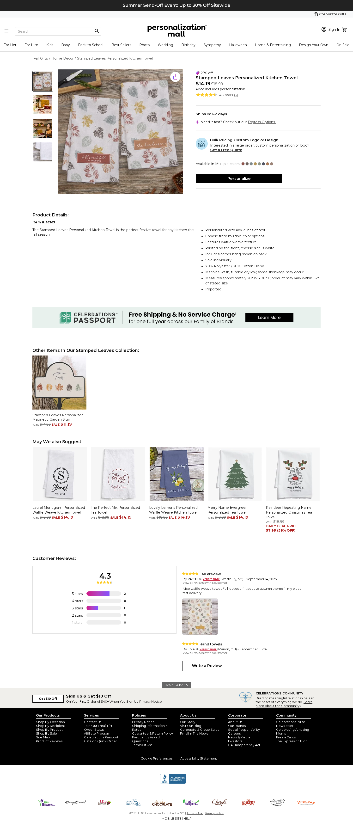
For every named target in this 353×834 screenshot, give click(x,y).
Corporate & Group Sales (199, 729)
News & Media (239, 737)
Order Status (94, 729)
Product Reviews (49, 741)
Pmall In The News (194, 733)
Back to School (90, 45)
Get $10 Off (48, 698)
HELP (187, 818)
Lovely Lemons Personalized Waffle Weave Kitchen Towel (173, 510)
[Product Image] (120, 132)
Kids (49, 45)
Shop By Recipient (50, 726)
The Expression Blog (292, 741)
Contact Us (92, 722)
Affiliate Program (97, 733)
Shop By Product (49, 729)
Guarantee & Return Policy (152, 733)
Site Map (43, 737)
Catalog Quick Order (100, 741)
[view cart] (345, 29)
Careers (234, 733)
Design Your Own (313, 45)
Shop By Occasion (50, 722)
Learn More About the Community (284, 704)
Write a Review (207, 665)
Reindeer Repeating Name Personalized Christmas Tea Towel (289, 512)
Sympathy (212, 45)
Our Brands (237, 726)
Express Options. (262, 122)
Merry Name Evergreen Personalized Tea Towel (227, 510)
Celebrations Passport (101, 737)
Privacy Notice (150, 701)
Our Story (187, 722)
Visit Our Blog (190, 726)
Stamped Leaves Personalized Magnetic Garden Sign (58, 417)
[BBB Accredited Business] (173, 783)
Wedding (165, 45)
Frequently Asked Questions (146, 739)
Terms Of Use (142, 745)
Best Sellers (121, 45)
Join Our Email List (98, 726)
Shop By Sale (46, 733)
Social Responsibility (244, 729)
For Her (10, 45)
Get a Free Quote (226, 150)
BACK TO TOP (175, 685)
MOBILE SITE (171, 818)
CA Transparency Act (244, 745)
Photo (144, 45)
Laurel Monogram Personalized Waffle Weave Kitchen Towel (58, 510)
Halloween (238, 45)
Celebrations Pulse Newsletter (290, 724)
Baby (65, 45)
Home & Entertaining (273, 45)
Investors (235, 741)
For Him (31, 45)
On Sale (342, 45)
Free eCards (286, 737)
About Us (235, 722)
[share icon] (175, 77)
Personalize (239, 178)
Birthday (188, 45)
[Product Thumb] (42, 81)
